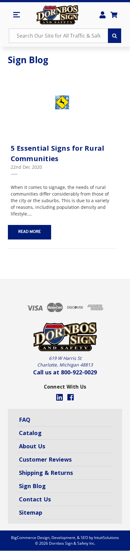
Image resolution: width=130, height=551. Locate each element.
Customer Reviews (45, 459)
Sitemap (30, 512)
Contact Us (35, 499)
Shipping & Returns (46, 472)
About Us (32, 446)
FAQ (24, 419)
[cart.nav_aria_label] (113, 14)
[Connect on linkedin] (59, 397)
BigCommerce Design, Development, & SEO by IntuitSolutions (65, 537)
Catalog (30, 433)
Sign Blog (32, 486)
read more (29, 231)
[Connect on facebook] (70, 397)
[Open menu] (16, 15)
